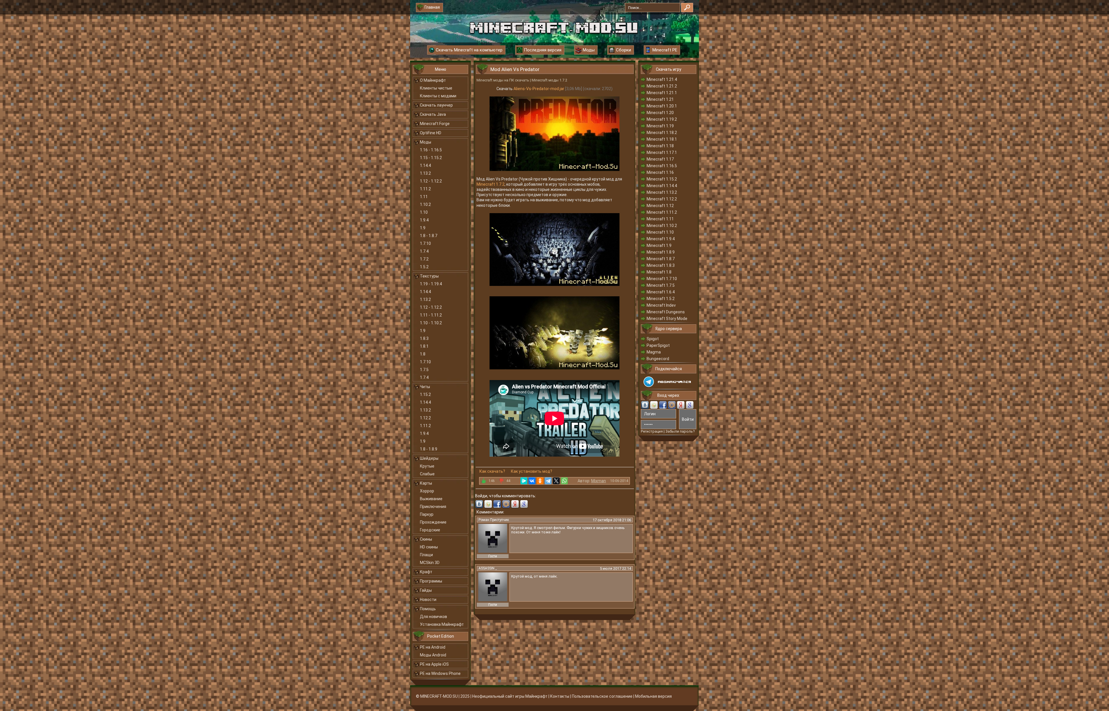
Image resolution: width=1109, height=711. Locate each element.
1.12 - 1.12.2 (431, 181)
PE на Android (432, 647)
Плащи (426, 554)
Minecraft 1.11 (660, 219)
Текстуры (429, 276)
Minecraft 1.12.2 (662, 199)
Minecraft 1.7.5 (661, 285)
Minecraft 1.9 (659, 245)
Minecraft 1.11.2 (662, 212)
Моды (425, 142)
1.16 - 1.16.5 (431, 150)
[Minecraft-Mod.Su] (553, 27)
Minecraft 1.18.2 (662, 132)
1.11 (424, 196)
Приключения (433, 506)
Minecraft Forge (435, 123)
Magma (654, 352)
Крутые (427, 466)
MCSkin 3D (430, 562)
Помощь (428, 608)
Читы (425, 386)
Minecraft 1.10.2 (662, 225)
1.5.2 (424, 267)
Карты (426, 483)
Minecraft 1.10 (660, 232)
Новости (428, 599)
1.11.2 (425, 189)
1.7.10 (425, 243)
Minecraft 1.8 (659, 272)
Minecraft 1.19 (660, 126)
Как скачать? (492, 471)
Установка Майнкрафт (442, 624)
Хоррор (427, 491)
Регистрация (652, 431)
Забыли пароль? (680, 431)
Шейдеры (429, 458)
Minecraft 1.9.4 (661, 239)
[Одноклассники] (540, 480)
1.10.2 (425, 204)
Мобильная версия (653, 696)
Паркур (426, 514)
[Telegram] (548, 480)
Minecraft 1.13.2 (662, 192)
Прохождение (433, 522)
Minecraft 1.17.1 (662, 152)
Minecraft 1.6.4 (661, 292)
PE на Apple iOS (434, 664)
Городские (430, 530)
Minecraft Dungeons (666, 312)
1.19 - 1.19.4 (431, 284)
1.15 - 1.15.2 (431, 157)
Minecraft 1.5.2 (661, 298)
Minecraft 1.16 (660, 172)
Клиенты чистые (436, 88)
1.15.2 (425, 394)
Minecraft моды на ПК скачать (503, 80)
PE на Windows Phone (440, 673)
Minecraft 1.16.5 (662, 165)
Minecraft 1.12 (660, 205)
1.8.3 (424, 338)
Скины (426, 539)
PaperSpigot (658, 345)
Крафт (426, 571)
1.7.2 (424, 259)
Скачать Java (433, 114)
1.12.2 (425, 418)
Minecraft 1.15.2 (662, 179)
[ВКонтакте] (532, 480)
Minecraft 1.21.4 (662, 79)
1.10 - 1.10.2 (431, 323)
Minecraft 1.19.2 (662, 119)
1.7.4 (424, 251)
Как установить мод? (531, 471)
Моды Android (433, 655)
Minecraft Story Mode (667, 318)
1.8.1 (424, 346)
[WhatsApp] (564, 480)
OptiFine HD (430, 133)
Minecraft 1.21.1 (662, 92)
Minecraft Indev (661, 305)
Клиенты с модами (438, 96)
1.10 (424, 212)
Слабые (427, 474)
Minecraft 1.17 (660, 159)
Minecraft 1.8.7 (661, 258)
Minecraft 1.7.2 (491, 184)
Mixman (598, 481)
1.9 (422, 228)
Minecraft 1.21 (660, 99)
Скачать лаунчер (436, 105)
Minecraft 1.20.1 (662, 106)
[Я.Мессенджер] (523, 480)
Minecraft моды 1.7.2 (549, 80)
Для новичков (433, 616)
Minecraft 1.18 (660, 146)
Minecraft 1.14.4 (662, 185)
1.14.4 (425, 165)
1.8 (422, 354)
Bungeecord (658, 358)
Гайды (426, 590)
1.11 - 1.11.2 (431, 315)
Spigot (653, 338)
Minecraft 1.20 (660, 112)
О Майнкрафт (433, 80)
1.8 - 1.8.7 (428, 235)
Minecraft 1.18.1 (662, 139)
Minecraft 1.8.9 (661, 252)
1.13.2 (425, 173)
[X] (556, 480)
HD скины (429, 547)
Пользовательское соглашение (602, 696)
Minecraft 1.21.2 (662, 86)
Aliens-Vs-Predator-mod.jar (538, 88)
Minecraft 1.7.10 (662, 278)
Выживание (431, 498)
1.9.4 (424, 220)
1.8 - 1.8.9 (428, 449)
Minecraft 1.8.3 (661, 265)
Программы (431, 581)
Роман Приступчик (494, 520)
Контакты (559, 696)
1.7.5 (424, 369)
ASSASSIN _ (488, 568)
